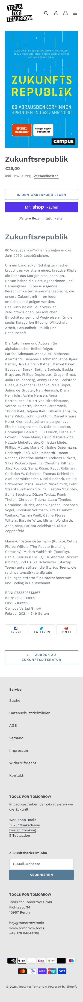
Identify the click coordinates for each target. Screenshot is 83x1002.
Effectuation (19, 835)
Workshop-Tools (22, 820)
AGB (13, 725)
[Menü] (75, 13)
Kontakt (16, 775)
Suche (14, 700)
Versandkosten (46, 176)
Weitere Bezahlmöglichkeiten (42, 218)
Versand (16, 738)
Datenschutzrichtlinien (29, 713)
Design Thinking (22, 830)
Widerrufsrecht (22, 763)
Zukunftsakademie (24, 825)
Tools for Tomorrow (32, 986)
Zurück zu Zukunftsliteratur (41, 657)
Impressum (19, 750)
